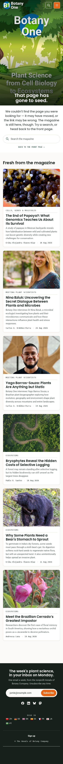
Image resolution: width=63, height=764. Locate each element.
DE (19, 719)
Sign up (31, 736)
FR (43, 719)
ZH (10, 719)
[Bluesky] (34, 703)
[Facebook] (22, 703)
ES (35, 719)
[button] (57, 5)
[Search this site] (48, 5)
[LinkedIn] (28, 703)
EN (27, 719)
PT (10, 723)
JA (51, 719)
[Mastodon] (40, 703)
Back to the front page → (31, 147)
